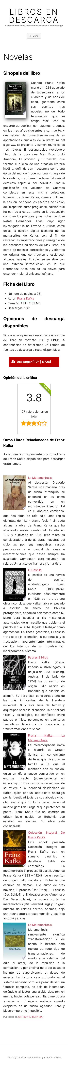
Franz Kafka (25, 298)
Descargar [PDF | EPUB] (34, 361)
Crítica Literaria (30, 1016)
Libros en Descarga (34, 16)
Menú (35, 35)
